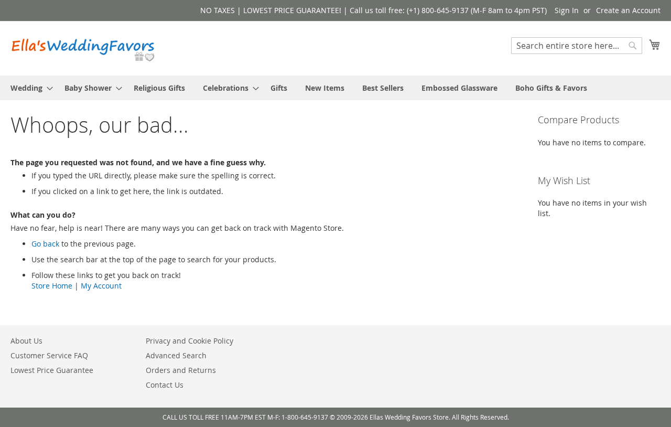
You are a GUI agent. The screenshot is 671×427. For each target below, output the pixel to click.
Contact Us (164, 385)
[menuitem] (28, 88)
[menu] (335, 88)
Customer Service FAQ (49, 355)
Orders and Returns (181, 370)
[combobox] (576, 45)
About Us (26, 341)
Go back (45, 244)
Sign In (567, 10)
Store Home (51, 286)
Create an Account (628, 10)
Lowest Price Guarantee (51, 370)
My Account (101, 286)
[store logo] (83, 47)
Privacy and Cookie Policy (189, 341)
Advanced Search (176, 355)
